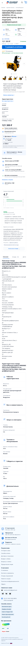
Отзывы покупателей (7, 576)
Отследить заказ (5, 550)
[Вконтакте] (6, 593)
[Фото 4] (21, 78)
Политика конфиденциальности (10, 581)
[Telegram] (2, 593)
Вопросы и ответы (6, 561)
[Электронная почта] (10, 593)
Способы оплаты (5, 553)
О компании (4, 570)
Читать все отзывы (14, 249)
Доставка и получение (7, 556)
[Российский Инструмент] (12, 2)
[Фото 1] (4, 78)
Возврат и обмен (5, 559)
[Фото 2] (10, 78)
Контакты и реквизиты (7, 573)
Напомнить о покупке (7, 179)
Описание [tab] (5, 257)
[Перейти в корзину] (25, 2)
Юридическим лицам (7, 564)
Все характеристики (7, 101)
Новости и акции (6, 578)
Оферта (3, 584)
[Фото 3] (15, 78)
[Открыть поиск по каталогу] (22, 2)
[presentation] (15, 257)
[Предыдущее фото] (4, 63)
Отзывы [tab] (15, 257)
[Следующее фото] (24, 63)
